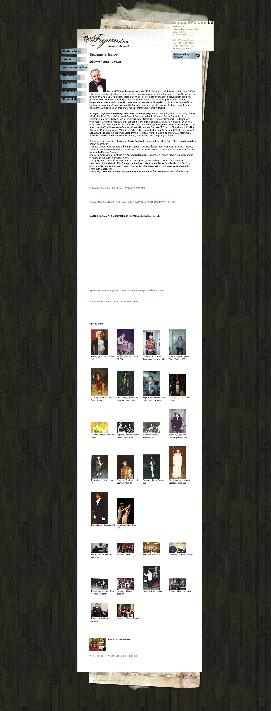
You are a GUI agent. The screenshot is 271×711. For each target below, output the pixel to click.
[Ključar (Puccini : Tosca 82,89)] (125, 354)
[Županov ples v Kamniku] (177, 589)
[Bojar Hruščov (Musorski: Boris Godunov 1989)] (151, 395)
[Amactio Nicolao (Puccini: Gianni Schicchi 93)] (177, 354)
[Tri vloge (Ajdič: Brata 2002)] (125, 523)
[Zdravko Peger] (97, 91)
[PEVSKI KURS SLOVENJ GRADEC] (99, 553)
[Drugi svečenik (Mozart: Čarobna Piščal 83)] (177, 478)
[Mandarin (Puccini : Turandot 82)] (151, 433)
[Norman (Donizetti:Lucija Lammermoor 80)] (125, 478)
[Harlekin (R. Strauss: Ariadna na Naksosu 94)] (151, 354)
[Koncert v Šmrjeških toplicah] (125, 589)
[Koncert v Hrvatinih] (151, 553)
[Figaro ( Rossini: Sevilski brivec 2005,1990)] (125, 433)
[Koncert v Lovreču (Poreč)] (177, 553)
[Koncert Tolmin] (125, 553)
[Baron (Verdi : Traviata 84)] (99, 523)
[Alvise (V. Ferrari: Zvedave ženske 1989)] (99, 395)
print (104, 680)
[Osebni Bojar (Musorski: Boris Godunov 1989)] (125, 395)
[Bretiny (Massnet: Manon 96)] (99, 354)
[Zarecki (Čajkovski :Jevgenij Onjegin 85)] (177, 433)
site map (122, 680)
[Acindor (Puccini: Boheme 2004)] (99, 433)
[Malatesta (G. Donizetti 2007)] (177, 395)
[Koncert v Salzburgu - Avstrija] (99, 616)
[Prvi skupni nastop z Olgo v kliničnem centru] (99, 589)
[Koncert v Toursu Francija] (125, 616)
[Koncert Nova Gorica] (151, 589)
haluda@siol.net (183, 48)
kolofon (112, 680)
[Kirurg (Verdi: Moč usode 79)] (99, 478)
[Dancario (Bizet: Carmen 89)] (151, 478)
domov (96, 680)
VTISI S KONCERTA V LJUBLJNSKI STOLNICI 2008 (113, 656)
